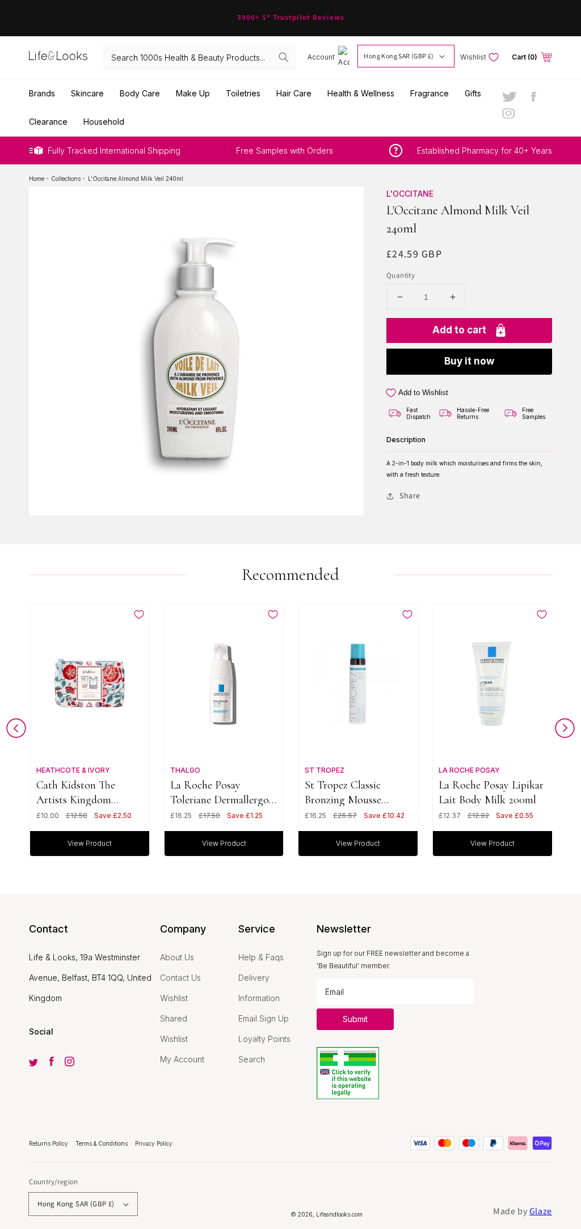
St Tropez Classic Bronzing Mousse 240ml (343, 792)
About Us (177, 957)
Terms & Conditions (102, 1143)
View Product (90, 843)
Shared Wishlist (174, 1029)
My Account (182, 1059)
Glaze (540, 1211)
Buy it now (469, 361)
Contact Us (180, 977)
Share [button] (409, 495)
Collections (66, 178)
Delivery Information (259, 988)
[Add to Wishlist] (139, 614)
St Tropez (324, 770)
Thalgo (185, 770)
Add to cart (459, 330)
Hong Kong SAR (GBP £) (398, 56)
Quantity (400, 275)
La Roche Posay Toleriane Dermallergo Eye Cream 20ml (219, 792)
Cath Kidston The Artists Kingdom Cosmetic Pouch (75, 792)
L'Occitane (409, 193)
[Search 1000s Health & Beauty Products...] (283, 57)
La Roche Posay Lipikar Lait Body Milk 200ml (491, 792)
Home (37, 178)
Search (251, 1059)
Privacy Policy (153, 1143)
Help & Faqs (261, 957)
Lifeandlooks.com (339, 1214)
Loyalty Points (264, 1039)
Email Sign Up (263, 1018)
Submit (355, 1019)
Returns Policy (49, 1143)
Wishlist (174, 998)
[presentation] (16, 731)
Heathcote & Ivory (73, 770)
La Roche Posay (469, 770)
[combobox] (199, 57)
